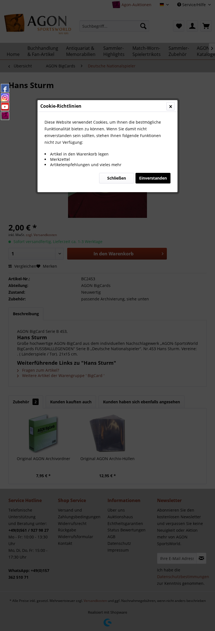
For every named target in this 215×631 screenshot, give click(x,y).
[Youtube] (5, 106)
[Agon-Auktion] (5, 116)
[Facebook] (5, 88)
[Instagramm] (5, 97)
